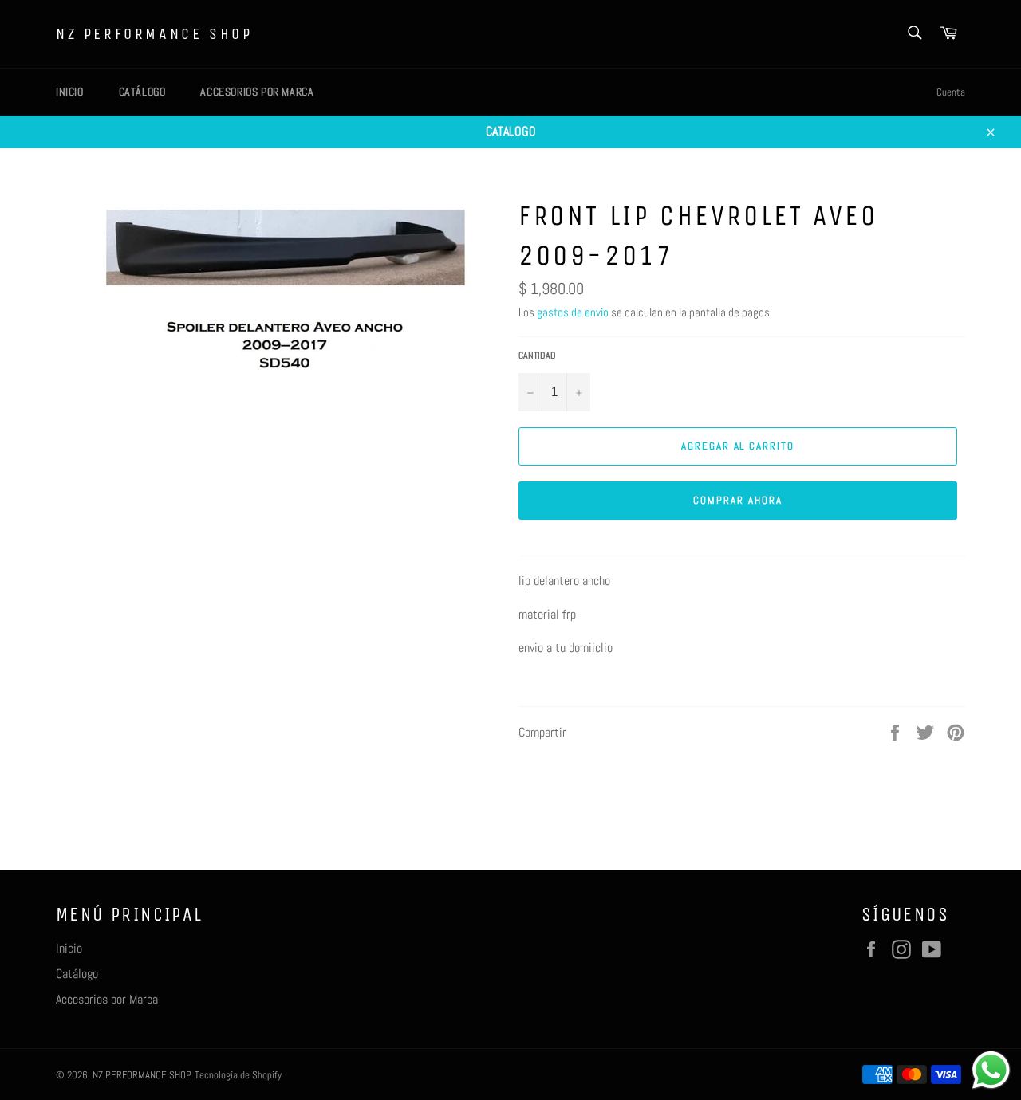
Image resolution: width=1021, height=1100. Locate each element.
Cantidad (537, 355)
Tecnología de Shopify (238, 1075)
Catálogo (142, 91)
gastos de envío (573, 312)
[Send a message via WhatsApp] (991, 1070)
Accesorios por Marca (256, 91)
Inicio (70, 91)
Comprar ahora (737, 500)
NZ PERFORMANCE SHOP (154, 34)
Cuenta (950, 92)
